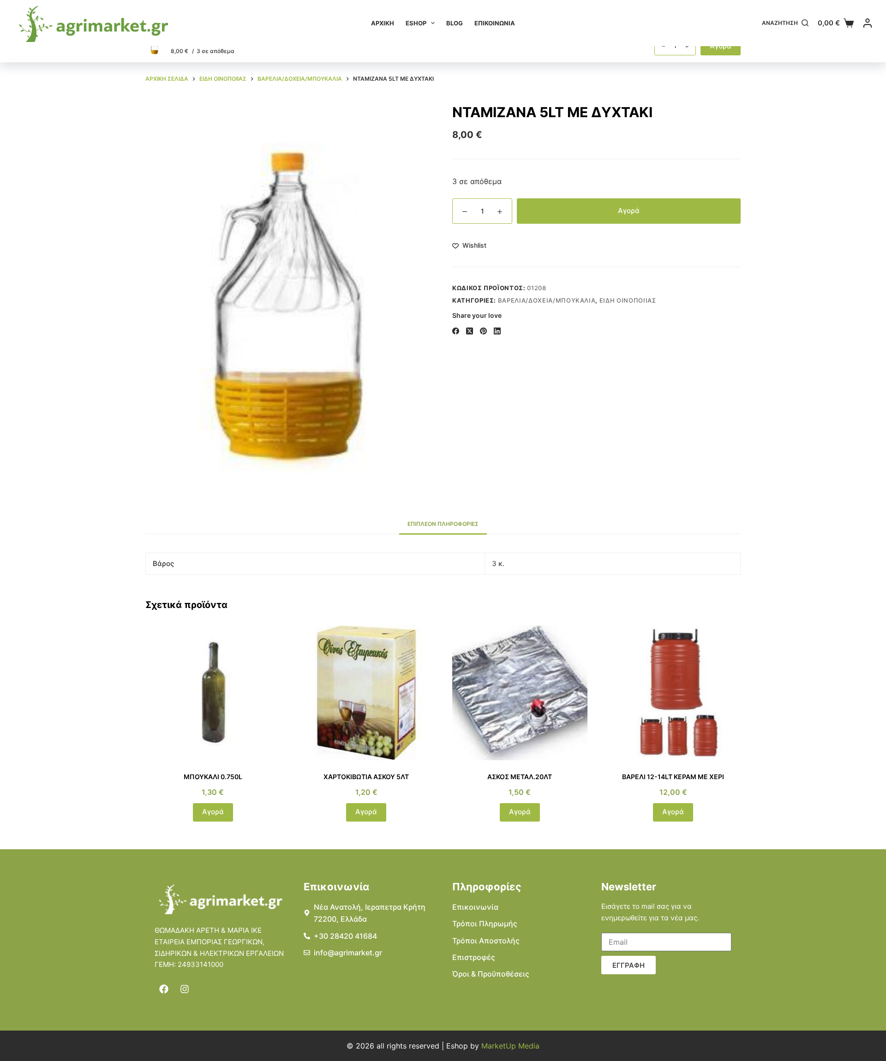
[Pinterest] (483, 331)
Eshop (416, 23)
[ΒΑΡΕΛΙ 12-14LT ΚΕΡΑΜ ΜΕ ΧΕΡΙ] (673, 693)
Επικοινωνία (494, 23)
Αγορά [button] (213, 811)
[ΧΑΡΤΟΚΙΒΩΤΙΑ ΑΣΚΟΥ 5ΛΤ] (366, 693)
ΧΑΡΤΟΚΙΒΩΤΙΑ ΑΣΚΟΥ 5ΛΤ (366, 777)
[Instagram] (184, 989)
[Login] (867, 23)
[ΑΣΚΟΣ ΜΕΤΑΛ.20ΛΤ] (519, 693)
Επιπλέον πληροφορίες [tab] (443, 523)
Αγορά (629, 210)
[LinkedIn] (497, 331)
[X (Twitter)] (469, 331)
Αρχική (382, 23)
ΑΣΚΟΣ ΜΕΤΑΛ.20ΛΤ (519, 777)
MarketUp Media (510, 1045)
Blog (454, 23)
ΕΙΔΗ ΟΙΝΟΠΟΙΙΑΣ (627, 300)
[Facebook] (455, 331)
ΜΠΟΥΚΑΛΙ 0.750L (213, 777)
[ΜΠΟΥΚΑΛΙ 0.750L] (213, 693)
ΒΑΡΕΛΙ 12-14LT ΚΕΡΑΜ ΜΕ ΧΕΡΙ (673, 777)
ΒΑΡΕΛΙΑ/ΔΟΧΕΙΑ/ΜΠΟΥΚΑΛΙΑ (547, 300)
